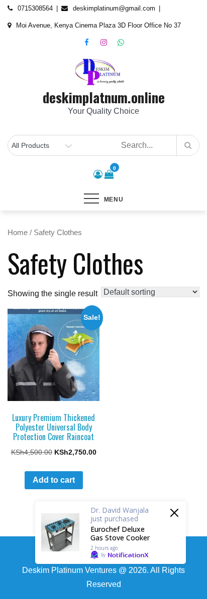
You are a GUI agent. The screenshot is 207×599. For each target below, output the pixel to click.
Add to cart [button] (54, 480)
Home (18, 233)
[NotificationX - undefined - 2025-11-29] (110, 532)
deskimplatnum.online (104, 97)
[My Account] (97, 174)
